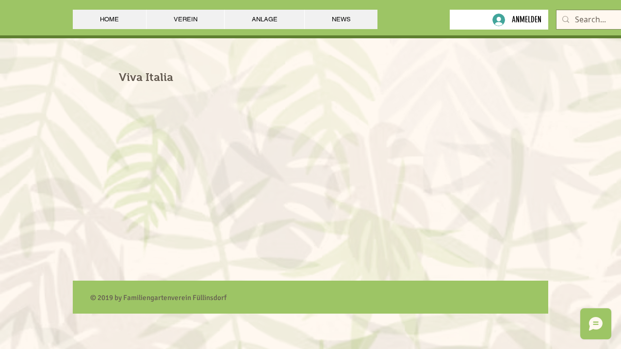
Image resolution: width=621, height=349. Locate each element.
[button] (185, 19)
